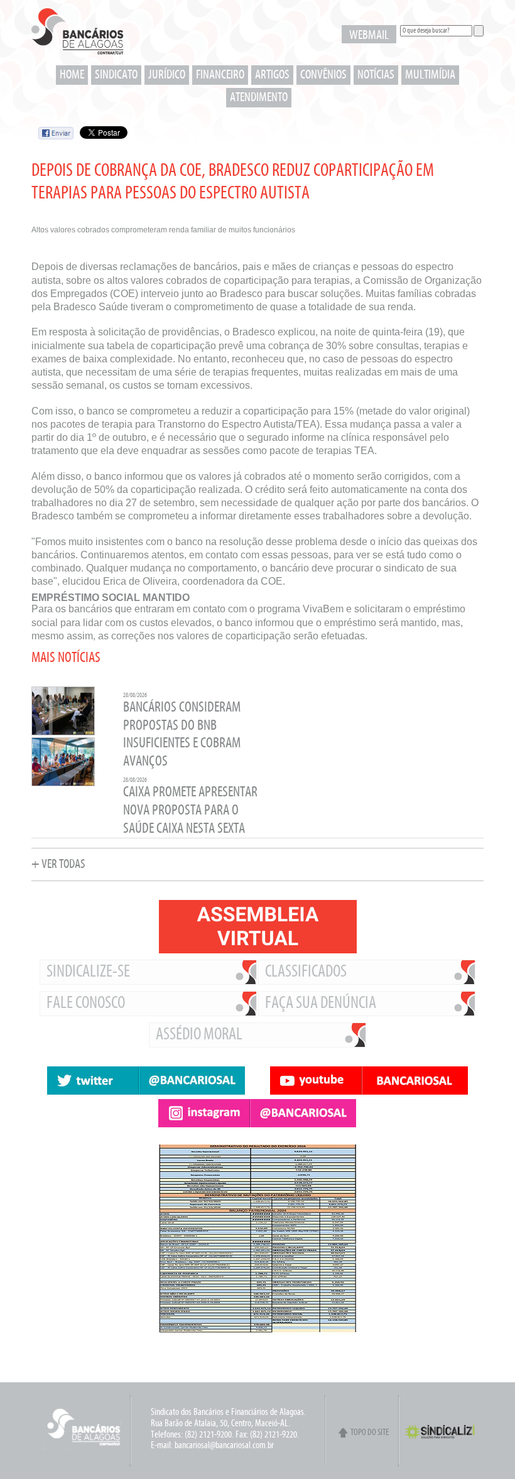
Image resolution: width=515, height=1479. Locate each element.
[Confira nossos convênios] (371, 1354)
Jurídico (166, 75)
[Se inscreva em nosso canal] (369, 1080)
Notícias (375, 75)
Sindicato (116, 75)
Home (72, 75)
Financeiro (220, 75)
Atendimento (259, 97)
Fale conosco (85, 1003)
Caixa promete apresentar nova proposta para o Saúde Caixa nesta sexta (190, 811)
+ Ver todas (58, 864)
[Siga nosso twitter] (146, 1080)
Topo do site (369, 1433)
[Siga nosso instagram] (258, 1113)
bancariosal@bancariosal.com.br (224, 1446)
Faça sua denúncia (320, 1003)
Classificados (306, 972)
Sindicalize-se (88, 972)
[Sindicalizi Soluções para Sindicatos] (445, 1438)
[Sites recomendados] (371, 1360)
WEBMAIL (369, 35)
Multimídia (430, 75)
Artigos (272, 75)
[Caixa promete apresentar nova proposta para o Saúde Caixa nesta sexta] (63, 784)
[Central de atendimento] (371, 1366)
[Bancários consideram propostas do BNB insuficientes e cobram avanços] (63, 733)
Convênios (323, 75)
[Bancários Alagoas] (77, 35)
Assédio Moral (199, 1035)
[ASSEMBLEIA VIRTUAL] (257, 926)
